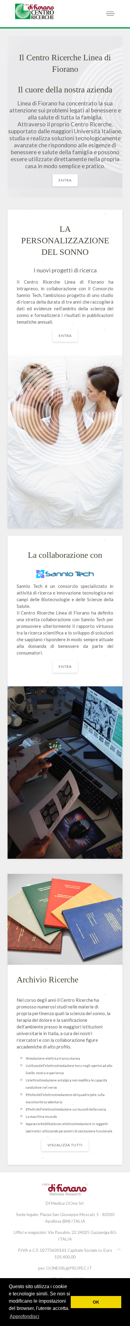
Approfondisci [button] (24, 1316)
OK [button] (96, 1302)
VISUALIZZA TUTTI (65, 1145)
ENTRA (65, 180)
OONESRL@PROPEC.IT (69, 1268)
